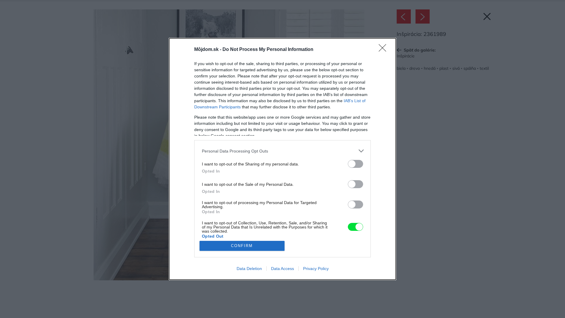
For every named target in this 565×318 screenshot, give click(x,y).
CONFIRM (242, 246)
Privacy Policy (316, 268)
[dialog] (282, 159)
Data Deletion (249, 268)
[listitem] (282, 151)
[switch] (355, 164)
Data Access (282, 268)
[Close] (384, 49)
